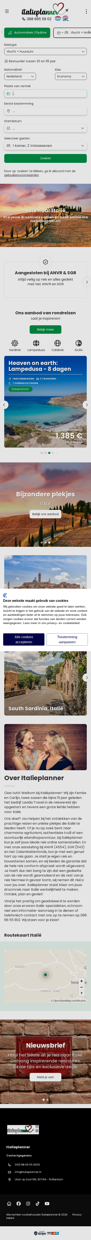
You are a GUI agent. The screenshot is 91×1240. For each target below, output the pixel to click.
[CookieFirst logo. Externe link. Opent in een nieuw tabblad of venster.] (5, 595)
